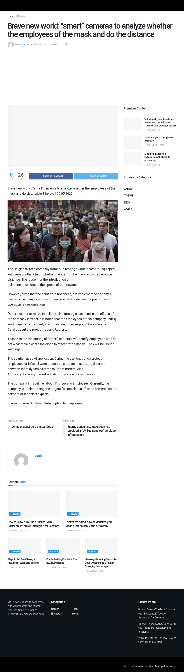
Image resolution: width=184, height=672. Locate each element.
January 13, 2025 (76, 531)
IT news (21, 16)
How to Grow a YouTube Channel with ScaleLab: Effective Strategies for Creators (156, 613)
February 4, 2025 (18, 531)
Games (128, 188)
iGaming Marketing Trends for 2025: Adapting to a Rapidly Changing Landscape (101, 563)
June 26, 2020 (38, 44)
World (128, 209)
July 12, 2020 (153, 130)
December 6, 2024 (57, 567)
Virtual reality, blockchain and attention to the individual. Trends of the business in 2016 (160, 122)
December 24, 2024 (18, 567)
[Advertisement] (92, 75)
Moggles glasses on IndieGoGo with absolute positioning (157, 157)
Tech (127, 202)
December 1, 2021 (155, 145)
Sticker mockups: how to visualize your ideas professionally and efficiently (157, 627)
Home (10, 16)
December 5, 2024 (95, 571)
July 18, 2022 (153, 165)
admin (21, 44)
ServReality (170, 666)
